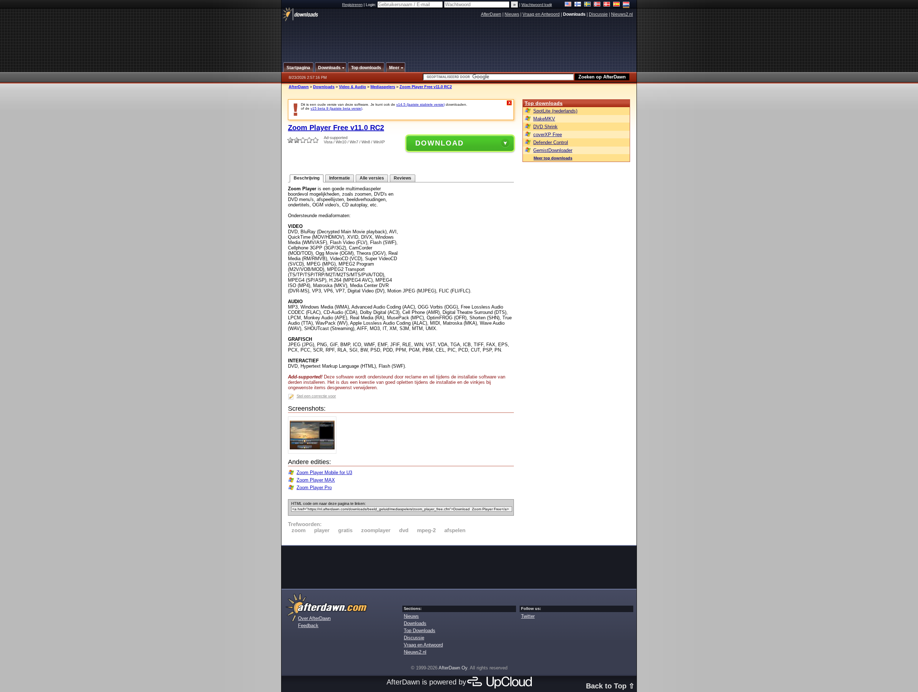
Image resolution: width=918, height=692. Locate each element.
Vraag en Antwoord (541, 14)
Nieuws (512, 14)
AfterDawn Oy (453, 667)
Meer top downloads (553, 158)
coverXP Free (547, 134)
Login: (371, 5)
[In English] (568, 5)
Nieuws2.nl (622, 14)
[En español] (616, 5)
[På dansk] (607, 5)
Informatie (339, 178)
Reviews (402, 178)
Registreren (352, 5)
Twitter (528, 616)
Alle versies (372, 178)
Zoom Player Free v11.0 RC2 (425, 87)
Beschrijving (307, 178)
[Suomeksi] (577, 5)
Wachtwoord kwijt (536, 5)
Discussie (598, 14)
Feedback (308, 625)
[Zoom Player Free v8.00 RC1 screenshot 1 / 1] (314, 452)
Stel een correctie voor (316, 396)
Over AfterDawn (314, 618)
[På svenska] (587, 5)
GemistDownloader (552, 150)
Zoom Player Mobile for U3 (324, 472)
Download (439, 143)
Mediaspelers (382, 87)
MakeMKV (544, 118)
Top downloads (544, 103)
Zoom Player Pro (314, 487)
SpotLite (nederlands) (555, 111)
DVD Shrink (545, 126)
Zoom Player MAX (316, 480)
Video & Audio (352, 87)
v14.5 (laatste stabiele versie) (420, 104)
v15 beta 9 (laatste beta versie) (336, 108)
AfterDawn (491, 14)
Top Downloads (419, 630)
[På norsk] (597, 5)
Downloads (324, 87)
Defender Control (550, 142)
